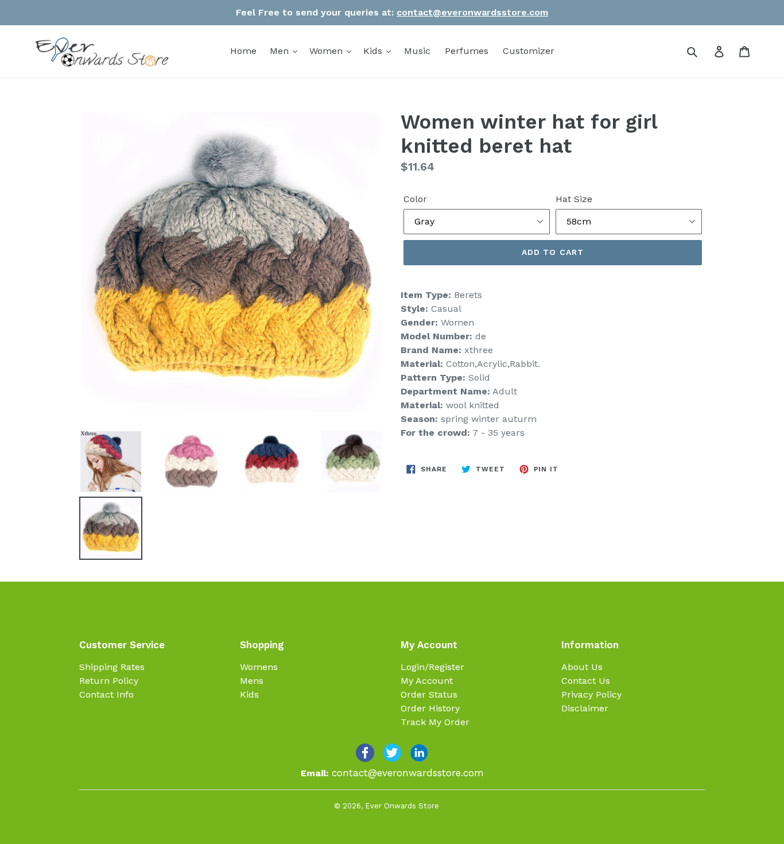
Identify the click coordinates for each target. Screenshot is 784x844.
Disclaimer (584, 708)
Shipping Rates (112, 666)
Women (327, 50)
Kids (374, 50)
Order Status (429, 694)
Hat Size (574, 198)
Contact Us (585, 680)
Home (243, 50)
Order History (430, 708)
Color (415, 198)
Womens (259, 666)
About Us (582, 666)
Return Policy (108, 680)
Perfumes (466, 50)
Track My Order (435, 722)
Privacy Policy (591, 694)
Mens (251, 680)
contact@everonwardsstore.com (472, 12)
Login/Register (432, 666)
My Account (427, 680)
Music (417, 50)
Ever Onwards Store (402, 806)
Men (281, 50)
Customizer (528, 50)
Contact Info (106, 694)
